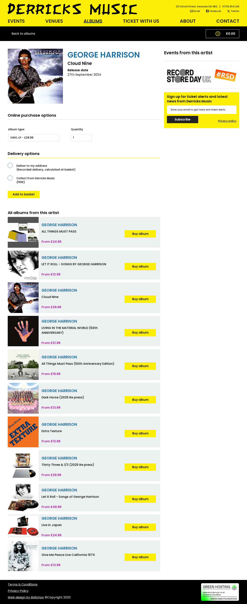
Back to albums (23, 33)
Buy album (140, 234)
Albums (93, 21)
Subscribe (182, 119)
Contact (227, 21)
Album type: (16, 129)
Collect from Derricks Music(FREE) (35, 180)
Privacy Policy (18, 591)
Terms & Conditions (22, 584)
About (188, 21)
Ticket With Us (141, 21)
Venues (54, 21)
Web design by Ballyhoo (26, 597)
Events (16, 21)
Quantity (77, 129)
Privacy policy (227, 121)
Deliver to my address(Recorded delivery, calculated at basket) (45, 167)
